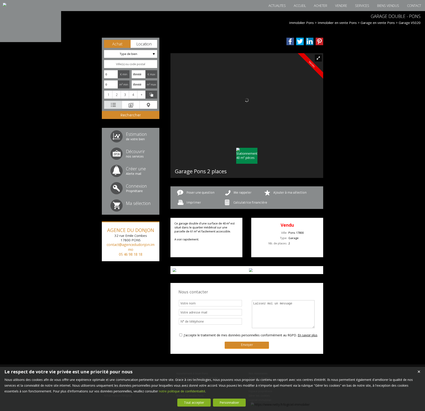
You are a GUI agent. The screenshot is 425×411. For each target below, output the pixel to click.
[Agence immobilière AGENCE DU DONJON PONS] (30, 34)
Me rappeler (242, 193)
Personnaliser (229, 402)
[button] (117, 44)
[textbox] (130, 64)
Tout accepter (194, 402)
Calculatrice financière (250, 203)
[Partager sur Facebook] (290, 41)
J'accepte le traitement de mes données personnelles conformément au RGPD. (240, 335)
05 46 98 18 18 (130, 254)
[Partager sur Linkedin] (309, 41)
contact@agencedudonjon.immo (131, 247)
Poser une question (200, 193)
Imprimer (193, 203)
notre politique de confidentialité (182, 391)
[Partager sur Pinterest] (319, 41)
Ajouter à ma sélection (290, 193)
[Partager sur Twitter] (300, 41)
